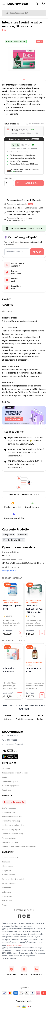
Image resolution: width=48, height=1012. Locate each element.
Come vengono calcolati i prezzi (15, 773)
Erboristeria (7, 896)
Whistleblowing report (11, 829)
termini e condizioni (15, 945)
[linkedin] (28, 916)
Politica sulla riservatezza (12, 816)
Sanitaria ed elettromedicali (13, 879)
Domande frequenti (10, 781)
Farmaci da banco (9, 883)
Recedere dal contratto (14, 802)
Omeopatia (6, 887)
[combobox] (24, 13)
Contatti (5, 777)
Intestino (22, 534)
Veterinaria (6, 892)
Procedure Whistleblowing (12, 834)
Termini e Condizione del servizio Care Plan (19, 846)
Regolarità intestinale (13, 540)
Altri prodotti (7, 900)
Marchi (4, 905)
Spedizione (6, 790)
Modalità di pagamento (11, 786)
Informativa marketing (11, 821)
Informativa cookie (9, 812)
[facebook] (19, 916)
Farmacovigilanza (9, 838)
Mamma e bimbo (8, 875)
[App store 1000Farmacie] (12, 750)
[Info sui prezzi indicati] (27, 130)
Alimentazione (7, 866)
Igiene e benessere (10, 857)
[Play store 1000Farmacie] (12, 756)
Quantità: (8, 178)
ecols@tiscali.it (9, 570)
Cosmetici (6, 862)
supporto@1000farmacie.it (12, 744)
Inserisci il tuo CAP (14, 251)
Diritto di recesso (9, 808)
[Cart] (44, 3)
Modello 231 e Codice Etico (13, 825)
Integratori (8, 534)
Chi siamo (6, 768)
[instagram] (24, 916)
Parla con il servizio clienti (24, 494)
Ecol (4, 30)
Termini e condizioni (10, 842)
